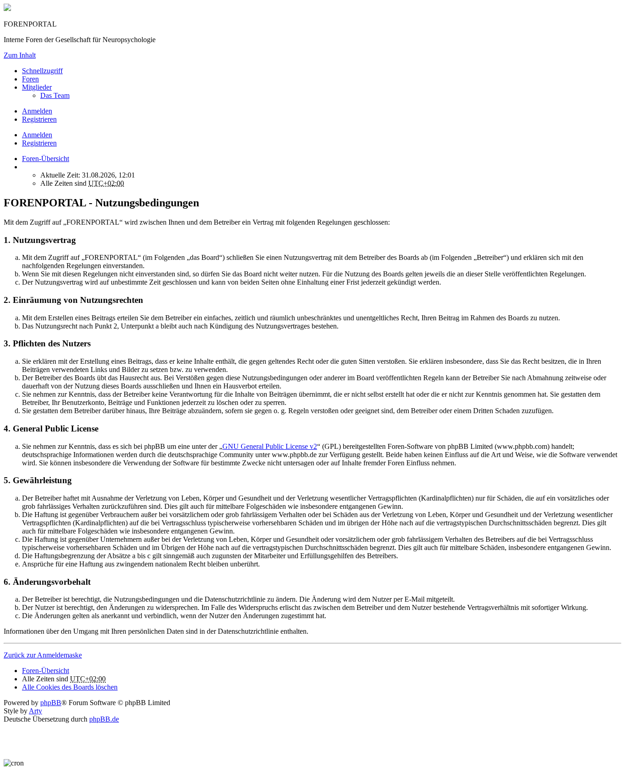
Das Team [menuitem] (55, 95)
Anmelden (37, 135)
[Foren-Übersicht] (7, 8)
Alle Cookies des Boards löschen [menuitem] (70, 687)
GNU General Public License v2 (269, 446)
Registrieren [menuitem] (39, 119)
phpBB (50, 702)
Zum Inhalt (20, 55)
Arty (35, 711)
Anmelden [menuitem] (37, 111)
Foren (30, 79)
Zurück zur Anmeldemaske (43, 655)
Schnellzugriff (42, 71)
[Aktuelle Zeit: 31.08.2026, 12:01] (24, 167)
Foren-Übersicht (45, 670)
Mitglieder (37, 87)
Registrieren (39, 143)
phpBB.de (104, 719)
